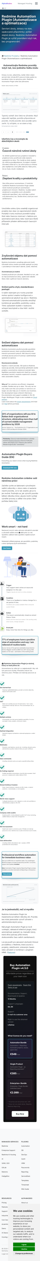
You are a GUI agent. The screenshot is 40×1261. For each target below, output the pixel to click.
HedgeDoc (5, 1176)
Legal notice (6, 1254)
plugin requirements (24, 401)
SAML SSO (5, 1163)
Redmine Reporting (14, 440)
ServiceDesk (25, 1176)
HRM (23, 1163)
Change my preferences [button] (24, 1253)
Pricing (4, 1203)
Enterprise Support (8, 1150)
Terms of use (12, 987)
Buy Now (20, 1114)
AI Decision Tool (7, 1233)
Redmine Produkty (11, 56)
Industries (5, 1215)
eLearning (5, 1224)
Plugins (24, 1142)
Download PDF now (10, 468)
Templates (25, 1180)
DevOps (24, 1155)
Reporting (24, 1172)
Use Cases (7, 548)
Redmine (5, 1146)
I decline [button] (24, 1249)
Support (4, 1211)
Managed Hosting (25, 3)
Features (11, 952)
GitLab (4, 1167)
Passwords (25, 1167)
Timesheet (25, 1185)
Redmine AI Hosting (9, 1155)
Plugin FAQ (27, 985)
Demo (4, 1228)
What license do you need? (20, 1036)
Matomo (5, 1172)
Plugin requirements (15, 985)
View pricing (7, 874)
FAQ (5, 404)
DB (22, 1150)
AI (2, 1159)
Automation (25, 1146)
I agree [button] (24, 1244)
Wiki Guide (25, 1189)
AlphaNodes (7, 3)
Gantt (23, 1159)
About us (24, 1203)
